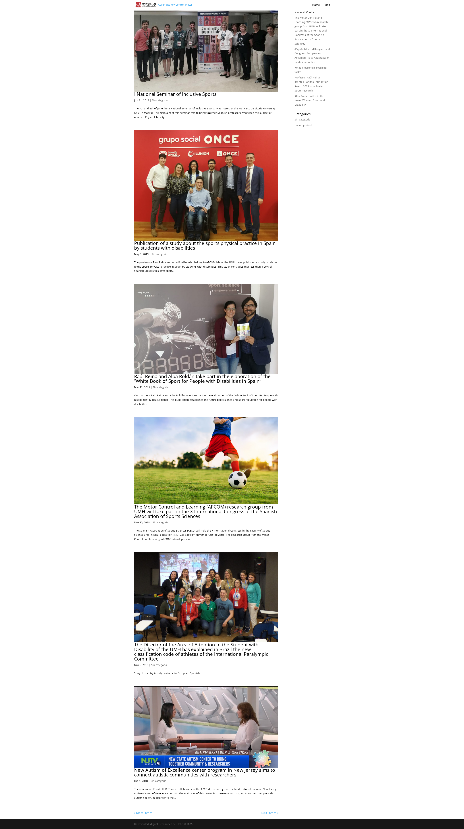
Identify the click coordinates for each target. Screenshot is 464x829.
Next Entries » (269, 813)
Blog (327, 5)
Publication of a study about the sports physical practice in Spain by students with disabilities (205, 245)
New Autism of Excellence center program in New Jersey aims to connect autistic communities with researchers (204, 772)
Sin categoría (160, 100)
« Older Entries (143, 813)
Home (316, 5)
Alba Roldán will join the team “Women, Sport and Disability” (310, 100)
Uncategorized (303, 125)
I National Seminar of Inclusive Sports (175, 94)
